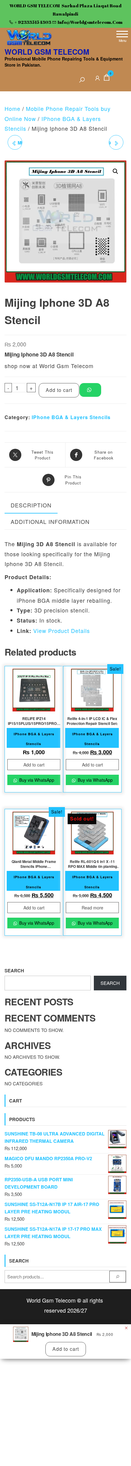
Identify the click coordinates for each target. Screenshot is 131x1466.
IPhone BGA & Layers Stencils (71, 417)
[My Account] (97, 77)
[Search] (82, 80)
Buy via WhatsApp (36, 780)
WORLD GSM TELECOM (47, 51)
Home (12, 108)
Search (14, 970)
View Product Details (61, 630)
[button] (115, 171)
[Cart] (107, 78)
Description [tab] (31, 505)
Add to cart (59, 389)
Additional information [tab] (50, 521)
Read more (92, 908)
